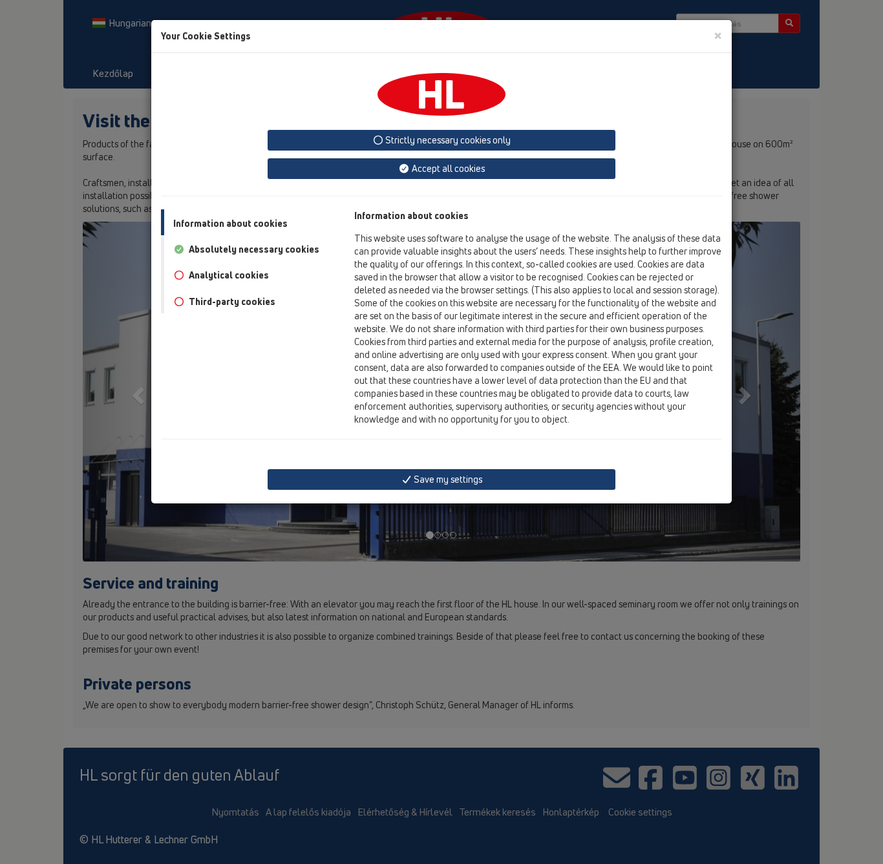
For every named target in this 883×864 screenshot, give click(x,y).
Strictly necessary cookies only (447, 140)
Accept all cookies (447, 168)
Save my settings (447, 479)
